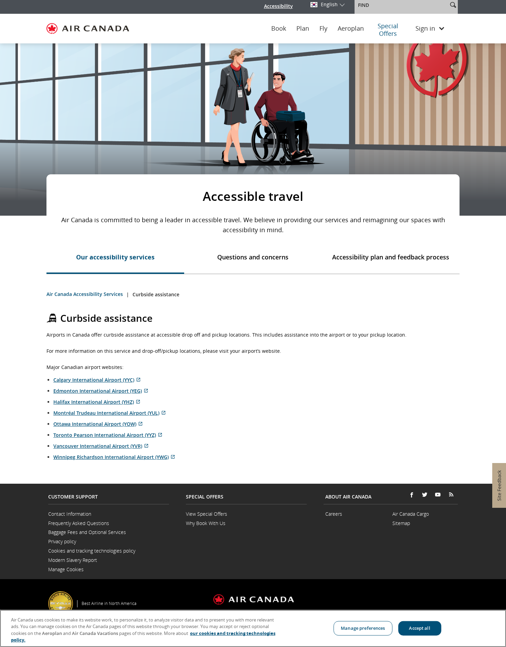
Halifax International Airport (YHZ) (96, 402)
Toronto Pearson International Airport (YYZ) (107, 435)
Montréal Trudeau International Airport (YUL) (109, 413)
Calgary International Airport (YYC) (97, 380)
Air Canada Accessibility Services (84, 294)
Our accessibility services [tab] (115, 257)
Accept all (419, 628)
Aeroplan (351, 28)
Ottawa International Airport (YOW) (98, 424)
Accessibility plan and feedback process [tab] (390, 257)
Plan (302, 28)
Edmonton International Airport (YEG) (100, 391)
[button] (453, 5)
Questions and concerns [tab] (252, 257)
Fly (323, 28)
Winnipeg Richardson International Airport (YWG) (114, 457)
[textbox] (402, 5)
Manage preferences (363, 628)
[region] (253, 628)
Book (278, 28)
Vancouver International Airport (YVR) (101, 446)
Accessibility (278, 6)
